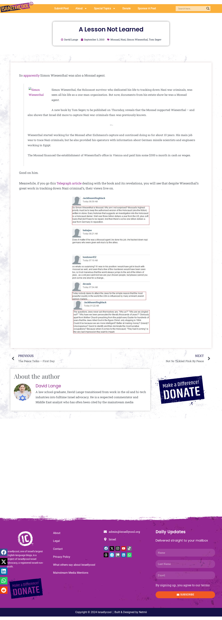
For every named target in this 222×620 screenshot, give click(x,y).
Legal (56, 541)
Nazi (123, 39)
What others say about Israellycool (74, 564)
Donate (126, 8)
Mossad (114, 39)
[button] (3, 552)
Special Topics (102, 8)
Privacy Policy (61, 556)
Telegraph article (69, 183)
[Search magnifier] (208, 8)
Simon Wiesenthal (137, 39)
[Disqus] (111, 469)
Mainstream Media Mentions (70, 572)
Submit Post (61, 8)
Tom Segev (155, 39)
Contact (58, 549)
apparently (31, 75)
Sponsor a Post (147, 8)
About (79, 8)
